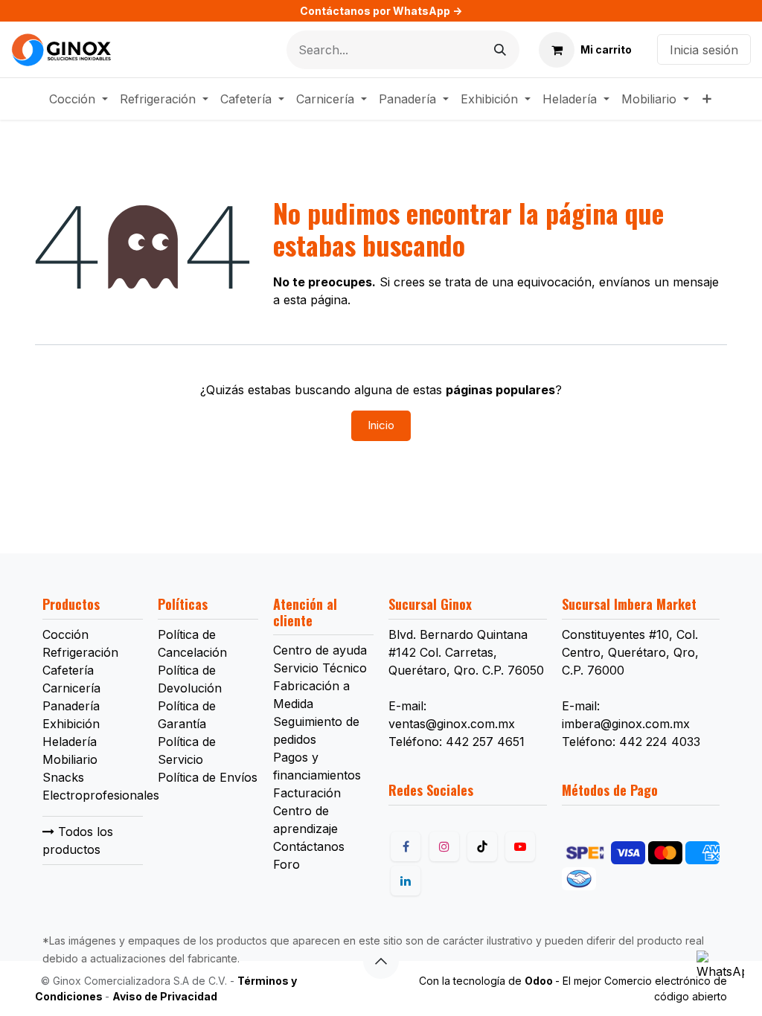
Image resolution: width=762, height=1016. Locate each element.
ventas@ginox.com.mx (451, 723)
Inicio (381, 425)
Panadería (71, 705)
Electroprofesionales (100, 795)
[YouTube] (520, 846)
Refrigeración (80, 652)
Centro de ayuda (320, 650)
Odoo (540, 980)
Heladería (69, 741)
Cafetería (68, 670)
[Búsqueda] (500, 49)
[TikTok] (482, 846)
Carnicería (71, 688)
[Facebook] (405, 846)
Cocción (65, 634)
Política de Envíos (207, 777)
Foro (286, 864)
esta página (316, 299)
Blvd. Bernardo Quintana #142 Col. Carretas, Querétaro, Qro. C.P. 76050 (466, 652)
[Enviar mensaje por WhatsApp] (720, 974)
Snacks (63, 777)
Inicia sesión (704, 49)
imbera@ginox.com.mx (626, 723)
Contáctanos (309, 846)
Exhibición (71, 723)
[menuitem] (78, 99)
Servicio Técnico (320, 667)
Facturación (307, 792)
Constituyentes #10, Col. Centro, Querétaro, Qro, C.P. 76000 (630, 652)
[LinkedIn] (405, 881)
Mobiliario (69, 759)
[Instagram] (444, 846)
